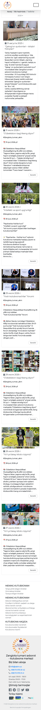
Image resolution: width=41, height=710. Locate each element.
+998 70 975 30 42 (17, 670)
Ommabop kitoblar (13, 591)
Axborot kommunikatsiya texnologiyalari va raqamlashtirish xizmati (18, 615)
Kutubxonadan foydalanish (16, 627)
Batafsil (33, 175)
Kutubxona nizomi (12, 630)
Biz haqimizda (19, 12)
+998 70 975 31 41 (17, 673)
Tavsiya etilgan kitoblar (14, 594)
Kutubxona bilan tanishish (15, 625)
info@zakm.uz (16, 667)
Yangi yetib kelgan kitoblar (16, 589)
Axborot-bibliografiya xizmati (16, 601)
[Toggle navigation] (24, 5)
